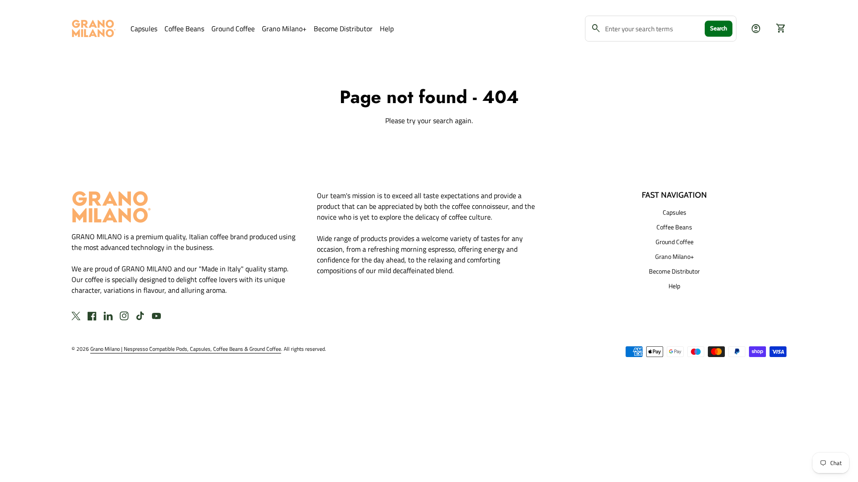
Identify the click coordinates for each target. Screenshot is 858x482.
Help (387, 28)
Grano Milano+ (284, 28)
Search (718, 28)
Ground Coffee (233, 28)
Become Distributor (343, 28)
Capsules (143, 28)
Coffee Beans (184, 28)
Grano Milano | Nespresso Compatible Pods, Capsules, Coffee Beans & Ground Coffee (185, 349)
